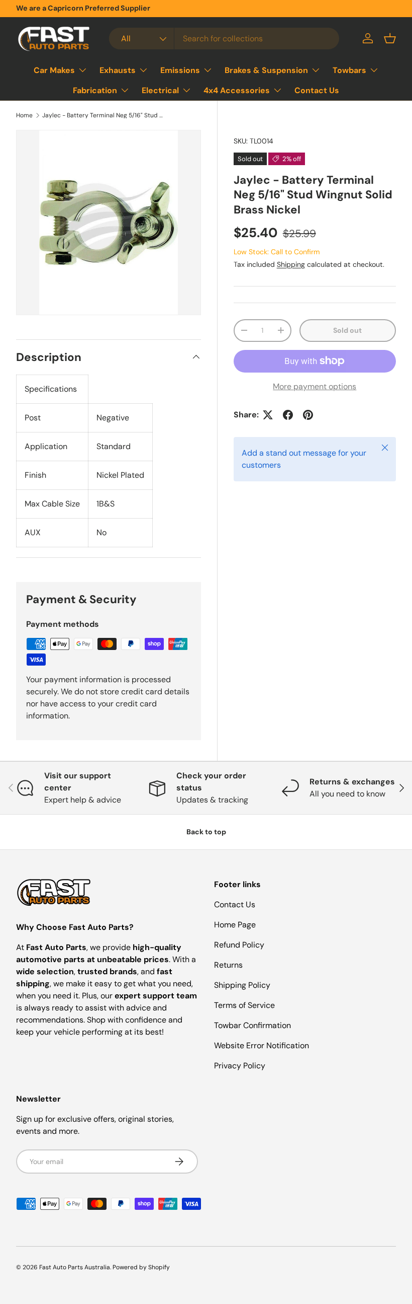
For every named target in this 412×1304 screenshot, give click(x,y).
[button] (390, 38)
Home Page (235, 924)
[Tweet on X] (268, 415)
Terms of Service (244, 1005)
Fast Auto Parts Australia (74, 1267)
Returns (228, 965)
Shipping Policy (242, 985)
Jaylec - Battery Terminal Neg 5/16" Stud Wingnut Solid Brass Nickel (102, 115)
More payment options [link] (314, 386)
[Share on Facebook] (288, 415)
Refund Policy (239, 944)
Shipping (291, 264)
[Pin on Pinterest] (308, 415)
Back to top (206, 831)
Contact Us (316, 90)
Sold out (347, 330)
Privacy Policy (239, 1065)
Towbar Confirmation (252, 1025)
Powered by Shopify (141, 1267)
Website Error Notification (261, 1045)
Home (24, 115)
